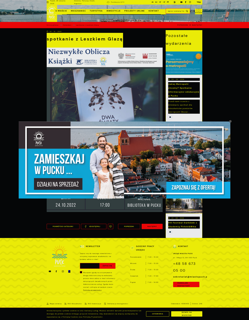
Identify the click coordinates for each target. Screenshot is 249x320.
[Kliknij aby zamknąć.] (230, 121)
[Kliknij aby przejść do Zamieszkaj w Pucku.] (124, 160)
